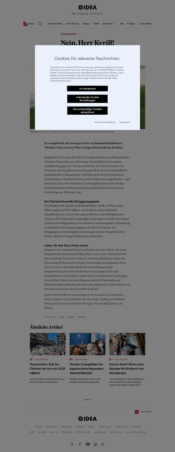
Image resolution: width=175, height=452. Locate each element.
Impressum (125, 122)
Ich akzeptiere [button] (87, 88)
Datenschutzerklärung (105, 122)
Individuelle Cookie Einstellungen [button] (87, 99)
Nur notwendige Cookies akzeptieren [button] (87, 111)
